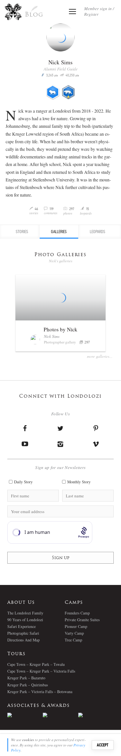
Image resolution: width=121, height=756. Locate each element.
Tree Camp (73, 640)
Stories (22, 231)
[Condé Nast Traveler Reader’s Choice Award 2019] (25, 715)
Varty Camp (74, 633)
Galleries (59, 231)
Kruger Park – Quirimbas (27, 684)
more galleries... (100, 356)
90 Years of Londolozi (25, 619)
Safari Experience (21, 626)
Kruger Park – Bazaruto (26, 677)
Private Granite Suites (82, 619)
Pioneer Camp (76, 626)
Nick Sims (51, 336)
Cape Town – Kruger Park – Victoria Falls (41, 671)
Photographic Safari (23, 633)
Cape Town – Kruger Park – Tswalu (36, 664)
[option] (25, 715)
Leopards (97, 231)
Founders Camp (77, 613)
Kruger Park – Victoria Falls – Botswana (39, 691)
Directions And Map (23, 640)
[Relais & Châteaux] (96, 715)
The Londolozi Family (25, 613)
